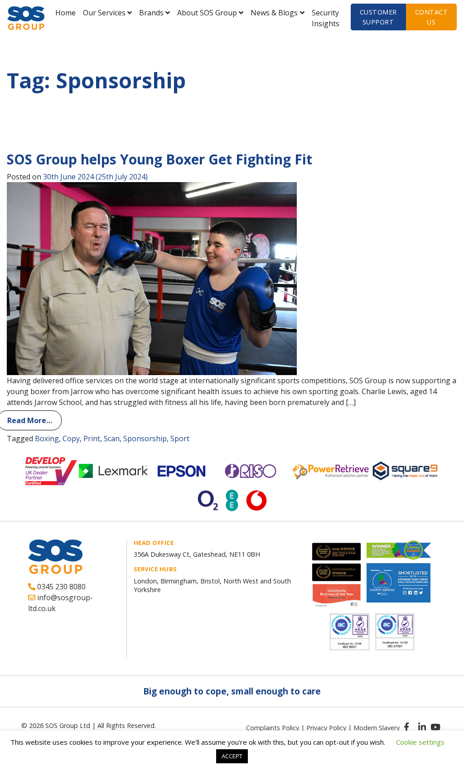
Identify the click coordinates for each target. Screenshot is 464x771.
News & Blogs (274, 13)
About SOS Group (207, 13)
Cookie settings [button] (420, 742)
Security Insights (325, 18)
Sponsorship (145, 438)
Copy (71, 438)
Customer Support (378, 17)
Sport (179, 438)
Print (91, 438)
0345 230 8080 (60, 587)
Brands (151, 13)
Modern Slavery (376, 727)
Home (65, 13)
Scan (112, 438)
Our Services (104, 13)
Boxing (47, 438)
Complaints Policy (272, 727)
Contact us (431, 17)
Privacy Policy (326, 727)
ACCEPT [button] (232, 756)
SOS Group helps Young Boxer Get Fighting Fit (159, 159)
